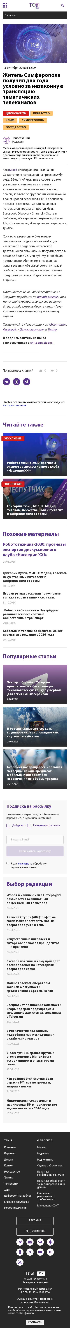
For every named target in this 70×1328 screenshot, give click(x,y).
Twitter (52, 329)
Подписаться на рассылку (35, 851)
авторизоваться (14, 405)
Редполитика (45, 1159)
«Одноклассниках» (31, 329)
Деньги (8, 1159)
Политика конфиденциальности (50, 1173)
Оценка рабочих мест (50, 1165)
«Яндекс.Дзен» (41, 343)
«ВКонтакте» (57, 325)
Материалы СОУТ (48, 1205)
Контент (9, 1165)
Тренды (8, 1177)
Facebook (10, 329)
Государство (12, 1171)
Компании (10, 1147)
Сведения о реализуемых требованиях (45, 1196)
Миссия (41, 1147)
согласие (23, 863)
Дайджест (18, 825)
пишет (12, 170)
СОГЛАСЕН (35, 1322)
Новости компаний (15, 1207)
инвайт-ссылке (47, 297)
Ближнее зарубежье (16, 1202)
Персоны (9, 1153)
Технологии (11, 1183)
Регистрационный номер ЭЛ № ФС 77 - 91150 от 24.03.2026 (35, 1291)
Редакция (43, 1153)
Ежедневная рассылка (46, 825)
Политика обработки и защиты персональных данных (51, 1184)
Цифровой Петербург (17, 1195)
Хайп (7, 1190)
